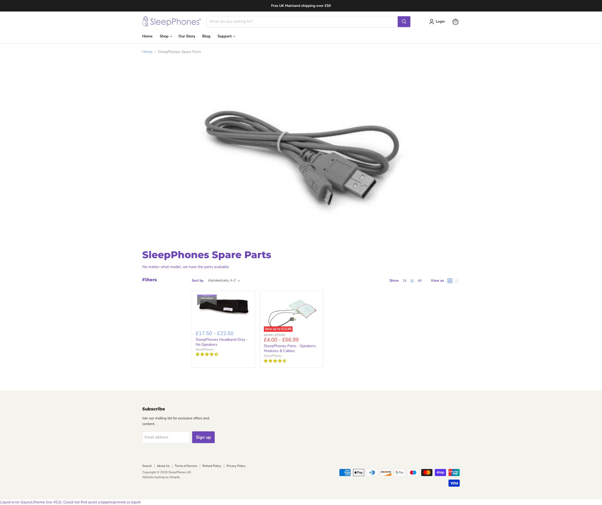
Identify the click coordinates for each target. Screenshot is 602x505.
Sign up (203, 437)
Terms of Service (186, 466)
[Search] (404, 21)
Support (225, 36)
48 (419, 280)
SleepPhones (205, 349)
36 (412, 280)
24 (404, 280)
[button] (207, 354)
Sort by (198, 281)
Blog (206, 36)
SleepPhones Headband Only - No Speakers (222, 342)
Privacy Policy (236, 466)
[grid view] (450, 280)
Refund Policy (211, 466)
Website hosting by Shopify (161, 477)
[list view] (456, 280)
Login (440, 21)
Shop (165, 36)
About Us (163, 466)
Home (147, 36)
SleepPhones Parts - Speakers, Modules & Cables (290, 348)
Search (147, 466)
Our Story (186, 36)
